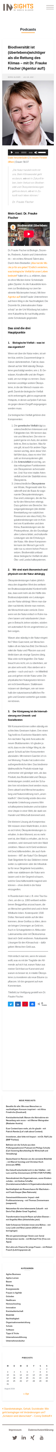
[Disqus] (28, 1051)
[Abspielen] (11, 152)
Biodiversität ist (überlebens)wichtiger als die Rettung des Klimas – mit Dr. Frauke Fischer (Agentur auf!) (27, 58)
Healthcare (11, 1300)
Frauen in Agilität (14, 1292)
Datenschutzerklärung (40, 1429)
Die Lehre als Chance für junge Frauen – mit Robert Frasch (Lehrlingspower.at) (29, 1248)
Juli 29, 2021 (28, 77)
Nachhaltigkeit (12, 1318)
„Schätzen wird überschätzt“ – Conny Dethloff (26, 1416)
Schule (9, 1326)
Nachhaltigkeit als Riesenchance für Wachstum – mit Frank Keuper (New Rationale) (28, 1191)
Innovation (11, 1307)
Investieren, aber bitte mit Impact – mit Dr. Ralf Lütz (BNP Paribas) (29, 1138)
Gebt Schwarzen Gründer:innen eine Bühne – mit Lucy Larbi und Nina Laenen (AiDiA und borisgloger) (28, 1227)
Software (10, 1329)
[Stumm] (35, 152)
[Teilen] (18, 1004)
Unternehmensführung (16, 1337)
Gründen (10, 1296)
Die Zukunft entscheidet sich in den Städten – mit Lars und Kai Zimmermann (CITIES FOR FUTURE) (28, 1171)
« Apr (26, 1393)
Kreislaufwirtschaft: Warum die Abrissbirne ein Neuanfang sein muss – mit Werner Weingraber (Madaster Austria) (27, 1120)
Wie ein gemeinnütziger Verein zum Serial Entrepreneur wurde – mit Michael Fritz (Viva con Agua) (28, 1238)
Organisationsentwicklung (18, 1322)
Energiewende (12, 1289)
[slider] (42, 152)
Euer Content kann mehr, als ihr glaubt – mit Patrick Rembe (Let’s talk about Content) (26, 1130)
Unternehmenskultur (15, 1340)
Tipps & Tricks (12, 1333)
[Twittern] (10, 1004)
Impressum (15, 1429)
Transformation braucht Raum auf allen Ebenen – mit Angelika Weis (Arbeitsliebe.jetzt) (28, 1218)
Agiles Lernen (12, 1278)
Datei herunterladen (18, 157)
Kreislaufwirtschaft (14, 1311)
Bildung (9, 1285)
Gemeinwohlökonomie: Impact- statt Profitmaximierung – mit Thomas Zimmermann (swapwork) (27, 1200)
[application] (28, 152)
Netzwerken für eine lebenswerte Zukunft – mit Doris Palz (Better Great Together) (27, 1210)
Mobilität (10, 1315)
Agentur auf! (14, 296)
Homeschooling (13, 1303)
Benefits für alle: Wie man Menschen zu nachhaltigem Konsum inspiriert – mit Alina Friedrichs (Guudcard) (26, 1109)
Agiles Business (13, 1274)
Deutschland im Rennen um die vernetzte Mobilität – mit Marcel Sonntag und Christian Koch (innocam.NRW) (29, 1161)
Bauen (9, 1281)
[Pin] (25, 1004)
